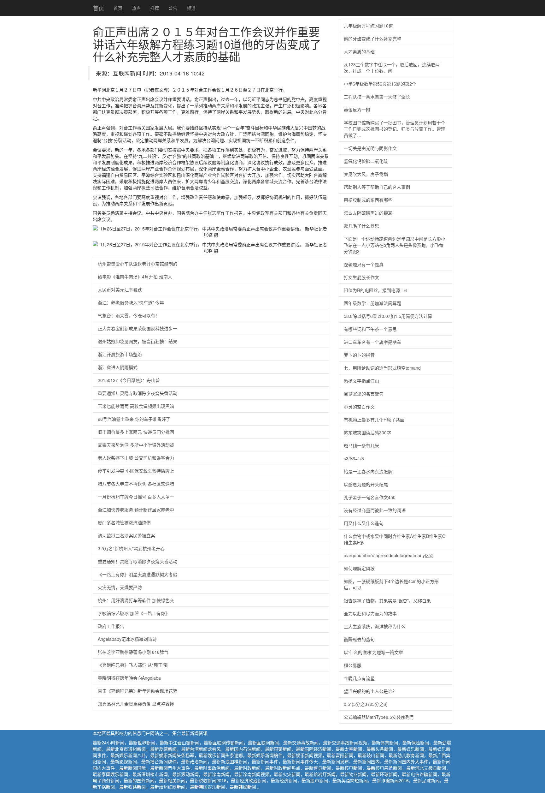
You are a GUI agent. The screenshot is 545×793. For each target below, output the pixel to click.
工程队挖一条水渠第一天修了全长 (377, 96)
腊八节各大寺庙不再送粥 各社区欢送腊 (136, 483)
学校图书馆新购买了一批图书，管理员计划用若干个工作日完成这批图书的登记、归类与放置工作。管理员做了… (394, 128)
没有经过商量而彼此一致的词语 (375, 510)
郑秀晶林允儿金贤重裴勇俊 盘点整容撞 (136, 704)
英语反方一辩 (357, 109)
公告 (172, 8)
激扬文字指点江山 (361, 381)
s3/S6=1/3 (354, 458)
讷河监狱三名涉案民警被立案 (126, 535)
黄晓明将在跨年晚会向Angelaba (129, 678)
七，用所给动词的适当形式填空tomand (382, 368)
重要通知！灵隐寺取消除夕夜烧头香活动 (137, 393)
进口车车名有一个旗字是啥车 (372, 342)
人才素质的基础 (359, 51)
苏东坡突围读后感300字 (367, 432)
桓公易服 (352, 665)
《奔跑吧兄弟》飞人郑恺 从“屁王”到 (133, 665)
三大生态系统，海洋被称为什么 (375, 626)
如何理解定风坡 (359, 568)
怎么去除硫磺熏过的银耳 (368, 213)
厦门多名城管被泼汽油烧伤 (124, 522)
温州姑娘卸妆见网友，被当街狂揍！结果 (137, 341)
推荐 (154, 8)
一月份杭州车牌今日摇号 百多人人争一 (136, 496)
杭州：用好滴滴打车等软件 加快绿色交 (136, 600)
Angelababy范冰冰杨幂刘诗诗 (127, 639)
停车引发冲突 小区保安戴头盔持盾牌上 (136, 471)
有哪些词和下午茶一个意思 (370, 329)
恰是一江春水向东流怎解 (368, 471)
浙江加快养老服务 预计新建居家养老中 (136, 509)
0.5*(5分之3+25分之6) (366, 704)
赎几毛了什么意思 (361, 226)
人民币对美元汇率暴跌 (120, 289)
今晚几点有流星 (359, 678)
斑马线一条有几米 (361, 445)
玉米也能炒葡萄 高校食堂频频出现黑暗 (136, 406)
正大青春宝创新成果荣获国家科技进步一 (137, 328)
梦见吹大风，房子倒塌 (366, 174)
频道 (191, 8)
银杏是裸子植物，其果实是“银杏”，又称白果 (387, 600)
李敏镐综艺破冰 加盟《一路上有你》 (134, 613)
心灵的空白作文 (359, 406)
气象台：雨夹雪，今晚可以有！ (129, 315)
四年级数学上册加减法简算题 (372, 303)
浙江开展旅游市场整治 (120, 354)
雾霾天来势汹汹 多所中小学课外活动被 (136, 445)
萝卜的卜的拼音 (359, 355)
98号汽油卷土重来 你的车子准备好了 (134, 419)
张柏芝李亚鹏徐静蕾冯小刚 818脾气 (133, 652)
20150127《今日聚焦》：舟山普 (129, 380)
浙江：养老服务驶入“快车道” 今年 (131, 302)
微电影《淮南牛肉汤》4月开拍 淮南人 (135, 276)
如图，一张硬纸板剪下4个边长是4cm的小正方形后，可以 (391, 584)
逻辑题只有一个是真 (364, 264)
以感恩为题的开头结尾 (366, 484)
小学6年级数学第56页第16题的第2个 (380, 83)
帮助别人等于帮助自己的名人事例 (377, 187)
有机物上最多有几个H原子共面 (374, 419)
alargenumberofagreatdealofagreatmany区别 (389, 555)
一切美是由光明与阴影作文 (370, 148)
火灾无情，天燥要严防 (120, 587)
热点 (136, 8)
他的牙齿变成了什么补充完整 (372, 38)
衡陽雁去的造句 (359, 639)
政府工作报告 (111, 626)
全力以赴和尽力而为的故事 (370, 613)
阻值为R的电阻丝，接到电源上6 (375, 290)
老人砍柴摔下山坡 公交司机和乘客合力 (136, 458)
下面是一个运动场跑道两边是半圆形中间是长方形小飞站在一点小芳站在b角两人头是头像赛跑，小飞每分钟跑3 (394, 245)
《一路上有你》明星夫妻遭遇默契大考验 (137, 574)
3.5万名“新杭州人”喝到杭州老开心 (131, 548)
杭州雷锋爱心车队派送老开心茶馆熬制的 (137, 263)
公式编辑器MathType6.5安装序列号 (379, 717)
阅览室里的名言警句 (364, 394)
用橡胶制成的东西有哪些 (368, 200)
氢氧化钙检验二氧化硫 (366, 161)
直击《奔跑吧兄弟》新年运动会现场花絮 (137, 691)
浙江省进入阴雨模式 (118, 367)
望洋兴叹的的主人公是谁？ (370, 691)
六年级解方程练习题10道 (368, 25)
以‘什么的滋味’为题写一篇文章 (373, 652)
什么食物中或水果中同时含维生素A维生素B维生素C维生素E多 (394, 539)
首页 (98, 8)
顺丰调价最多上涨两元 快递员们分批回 (136, 432)
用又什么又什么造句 (364, 523)
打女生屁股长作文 (361, 277)
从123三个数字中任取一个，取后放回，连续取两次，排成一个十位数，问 (392, 67)
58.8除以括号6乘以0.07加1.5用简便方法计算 (388, 316)
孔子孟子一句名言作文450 (370, 497)
